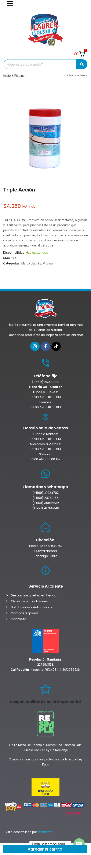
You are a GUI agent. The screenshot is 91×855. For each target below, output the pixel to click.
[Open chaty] (79, 844)
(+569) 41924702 (45, 492)
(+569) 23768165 (45, 498)
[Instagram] (35, 346)
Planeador (45, 832)
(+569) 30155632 (45, 503)
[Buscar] (81, 64)
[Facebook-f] (45, 346)
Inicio (7, 76)
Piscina (19, 76)
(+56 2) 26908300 (45, 382)
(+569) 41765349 (45, 508)
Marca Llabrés (31, 263)
